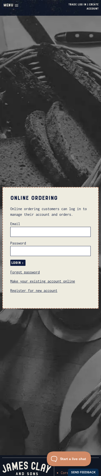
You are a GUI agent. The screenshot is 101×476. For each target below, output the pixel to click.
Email (15, 224)
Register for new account (33, 290)
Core (65, 473)
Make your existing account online (42, 281)
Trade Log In (77, 4)
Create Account (93, 6)
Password (18, 243)
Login (16, 262)
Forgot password (25, 272)
